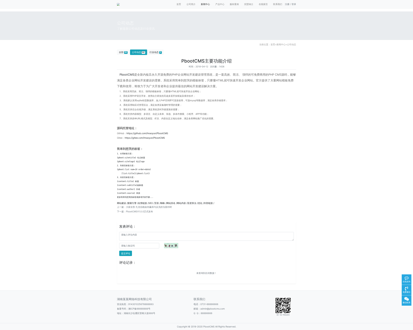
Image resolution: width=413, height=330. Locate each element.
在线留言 (263, 4)
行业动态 (155, 52)
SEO (150, 203)
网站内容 (181, 203)
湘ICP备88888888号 (139, 308)
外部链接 (208, 203)
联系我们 (277, 4)
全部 (123, 52)
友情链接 (142, 203)
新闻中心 (205, 4)
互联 (156, 203)
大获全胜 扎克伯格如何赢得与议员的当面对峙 (149, 207)
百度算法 (191, 203)
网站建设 (121, 203)
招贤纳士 (248, 4)
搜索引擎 (131, 203)
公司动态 (291, 44)
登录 (294, 4)
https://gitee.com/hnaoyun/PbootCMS (145, 137)
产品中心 (219, 4)
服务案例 (234, 4)
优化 (200, 203)
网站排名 (170, 203)
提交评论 (125, 253)
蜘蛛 (162, 203)
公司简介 (191, 4)
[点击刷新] (171, 245)
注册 (287, 4)
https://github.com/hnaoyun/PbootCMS (147, 133)
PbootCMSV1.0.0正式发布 (139, 211)
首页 (178, 4)
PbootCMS (127, 74)
